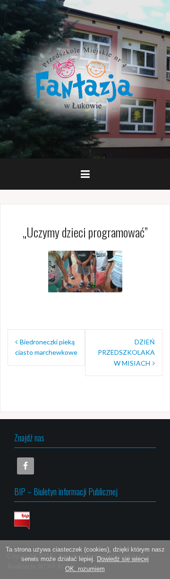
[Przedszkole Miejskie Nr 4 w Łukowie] (85, 78)
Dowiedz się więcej (123, 558)
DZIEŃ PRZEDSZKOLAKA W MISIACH (126, 352)
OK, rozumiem (85, 568)
